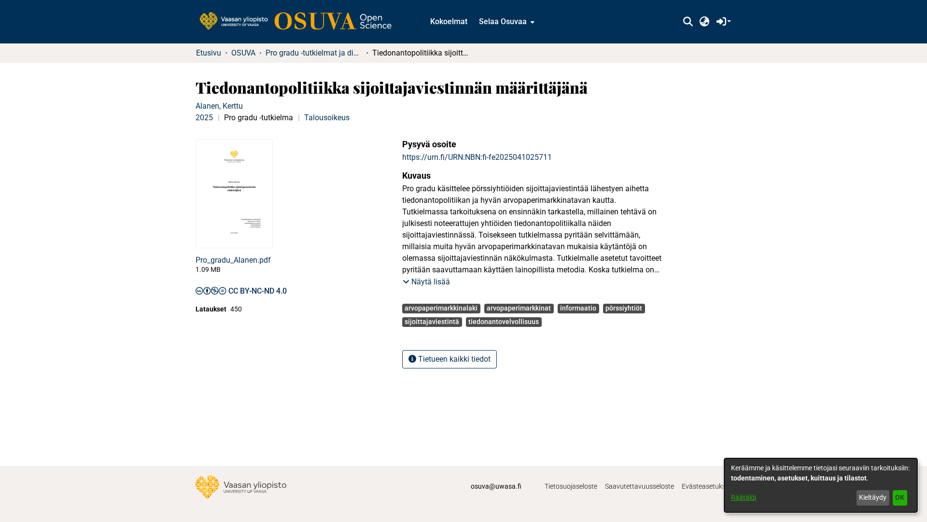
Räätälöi (743, 497)
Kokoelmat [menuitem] (448, 21)
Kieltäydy (872, 497)
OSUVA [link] (243, 52)
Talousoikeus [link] (327, 117)
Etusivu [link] (208, 52)
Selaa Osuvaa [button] (503, 21)
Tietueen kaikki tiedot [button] (453, 359)
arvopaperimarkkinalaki (441, 308)
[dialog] (820, 485)
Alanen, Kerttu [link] (219, 106)
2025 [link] (204, 117)
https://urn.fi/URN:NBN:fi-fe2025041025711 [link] (477, 157)
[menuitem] (505, 21)
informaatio (578, 308)
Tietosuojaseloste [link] (571, 486)
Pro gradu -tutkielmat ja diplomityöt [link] (314, 52)
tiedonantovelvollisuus (503, 321)
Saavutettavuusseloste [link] (639, 486)
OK (899, 497)
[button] (688, 22)
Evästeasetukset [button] (706, 486)
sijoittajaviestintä (432, 321)
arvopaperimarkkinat (519, 308)
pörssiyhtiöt (623, 308)
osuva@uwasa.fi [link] (496, 486)
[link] (300, 21)
